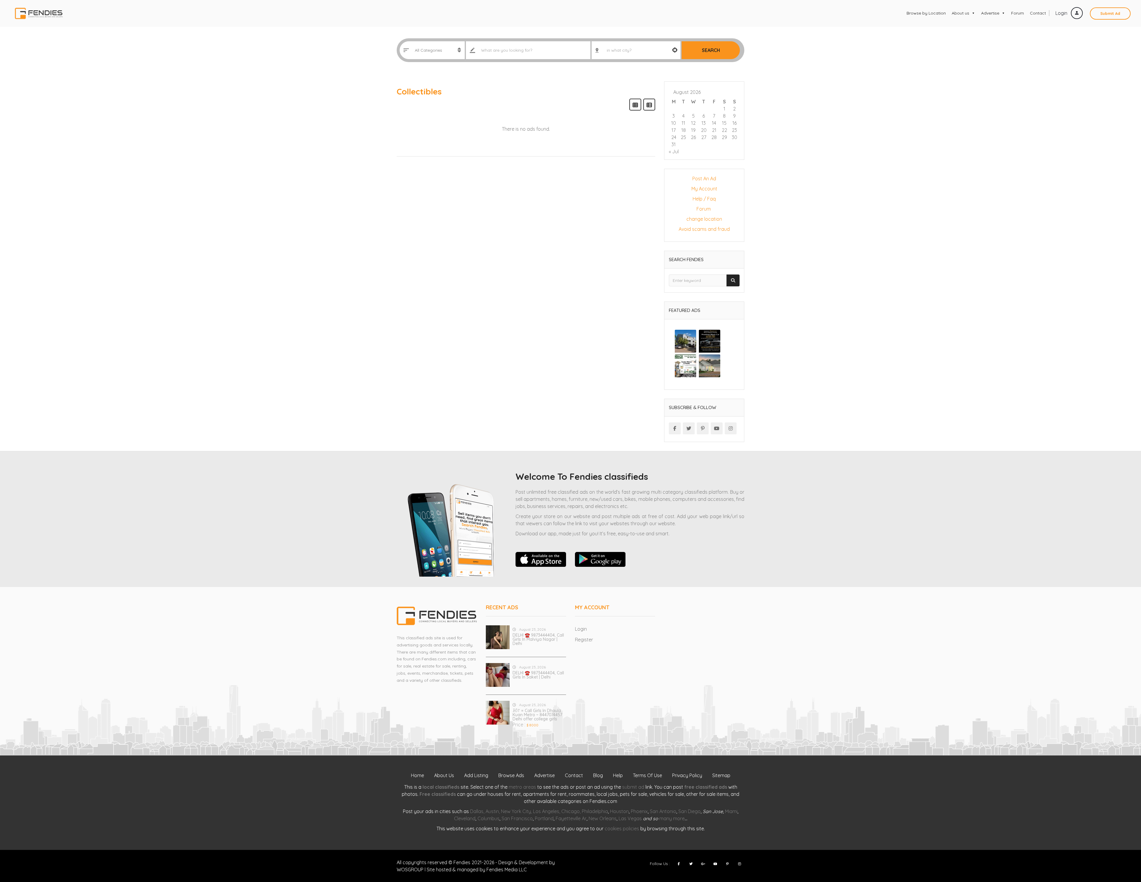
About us (960, 13)
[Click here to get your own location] (674, 50)
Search (711, 50)
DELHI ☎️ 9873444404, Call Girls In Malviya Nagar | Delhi (538, 639)
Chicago (570, 811)
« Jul (674, 151)
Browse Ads (511, 775)
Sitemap (721, 775)
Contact (1038, 13)
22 (724, 130)
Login (1061, 13)
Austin (492, 811)
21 (714, 130)
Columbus (488, 818)
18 (683, 130)
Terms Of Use (647, 775)
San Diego (689, 811)
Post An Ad (704, 179)
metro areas (522, 787)
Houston (619, 811)
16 (734, 123)
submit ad (633, 787)
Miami (731, 811)
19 (693, 130)
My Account (704, 189)
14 (714, 123)
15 (724, 123)
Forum (1017, 13)
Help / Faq (704, 199)
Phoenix (639, 811)
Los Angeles (546, 811)
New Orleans (603, 818)
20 (704, 130)
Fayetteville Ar (571, 818)
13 (704, 123)
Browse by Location (926, 13)
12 (693, 123)
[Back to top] (1121, 844)
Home (417, 775)
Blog (598, 775)
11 (683, 123)
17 (674, 130)
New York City (516, 811)
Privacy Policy (687, 775)
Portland (544, 818)
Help (618, 775)
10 (673, 123)
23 (734, 130)
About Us (444, 775)
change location (704, 219)
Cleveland (464, 818)
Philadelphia (595, 811)
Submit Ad (1110, 13)
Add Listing (476, 775)
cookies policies (622, 828)
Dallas (476, 811)
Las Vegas (630, 818)
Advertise (990, 13)
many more (672, 818)
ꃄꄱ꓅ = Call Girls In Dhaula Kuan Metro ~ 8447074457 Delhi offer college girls (537, 715)
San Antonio (663, 811)
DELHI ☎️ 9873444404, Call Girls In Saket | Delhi (538, 675)
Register (584, 640)
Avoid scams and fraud (704, 229)
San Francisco (517, 818)
